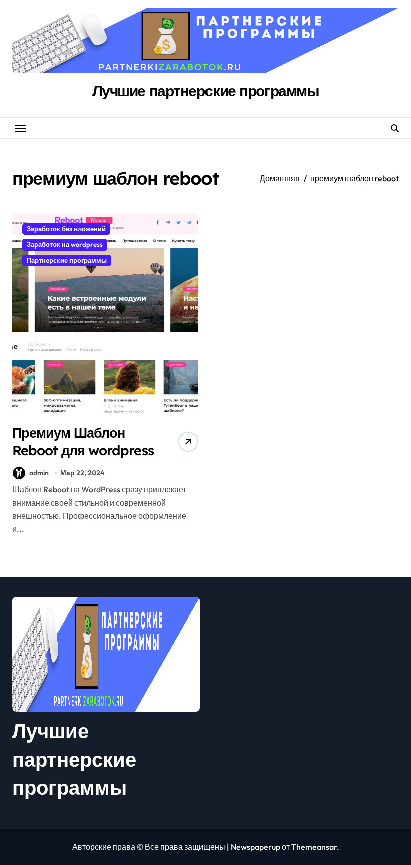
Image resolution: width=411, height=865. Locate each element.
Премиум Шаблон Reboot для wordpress (83, 441)
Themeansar (314, 847)
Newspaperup (255, 847)
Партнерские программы (67, 260)
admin (39, 472)
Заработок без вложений (66, 229)
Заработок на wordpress (65, 244)
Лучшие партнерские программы (205, 90)
